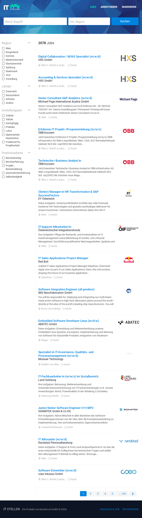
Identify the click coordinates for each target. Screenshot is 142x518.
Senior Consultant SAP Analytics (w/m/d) (65, 98)
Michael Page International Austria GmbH (63, 101)
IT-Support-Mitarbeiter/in (54, 227)
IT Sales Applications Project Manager (63, 258)
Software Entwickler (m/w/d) (57, 470)
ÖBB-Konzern (46, 132)
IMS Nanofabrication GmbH (55, 292)
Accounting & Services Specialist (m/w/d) (65, 77)
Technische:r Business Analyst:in (59, 160)
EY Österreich (46, 198)
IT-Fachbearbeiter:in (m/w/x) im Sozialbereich (68, 376)
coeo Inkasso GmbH (50, 474)
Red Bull (43, 261)
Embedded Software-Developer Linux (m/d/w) (68, 321)
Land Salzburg (47, 380)
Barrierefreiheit (131, 509)
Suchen (125, 21)
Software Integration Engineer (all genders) (66, 289)
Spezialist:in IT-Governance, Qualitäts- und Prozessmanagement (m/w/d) (66, 353)
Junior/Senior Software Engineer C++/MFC (66, 408)
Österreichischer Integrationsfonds (59, 230)
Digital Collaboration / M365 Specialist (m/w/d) (69, 56)
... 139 (122, 493)
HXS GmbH (45, 60)
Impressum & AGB (109, 509)
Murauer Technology (50, 359)
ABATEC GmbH (47, 324)
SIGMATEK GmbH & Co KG (54, 411)
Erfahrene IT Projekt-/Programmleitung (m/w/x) (69, 129)
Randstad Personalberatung (55, 442)
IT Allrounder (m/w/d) (52, 439)
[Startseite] (11, 7)
